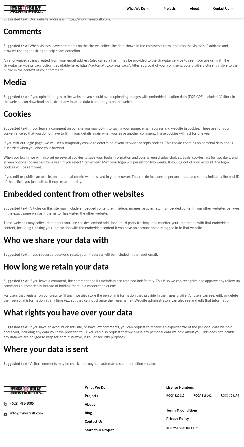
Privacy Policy (177, 419)
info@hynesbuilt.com (26, 413)
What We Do (136, 9)
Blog (88, 413)
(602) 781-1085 (22, 404)
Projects (170, 9)
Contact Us (221, 9)
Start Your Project (99, 430)
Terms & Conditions (182, 411)
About (194, 9)
